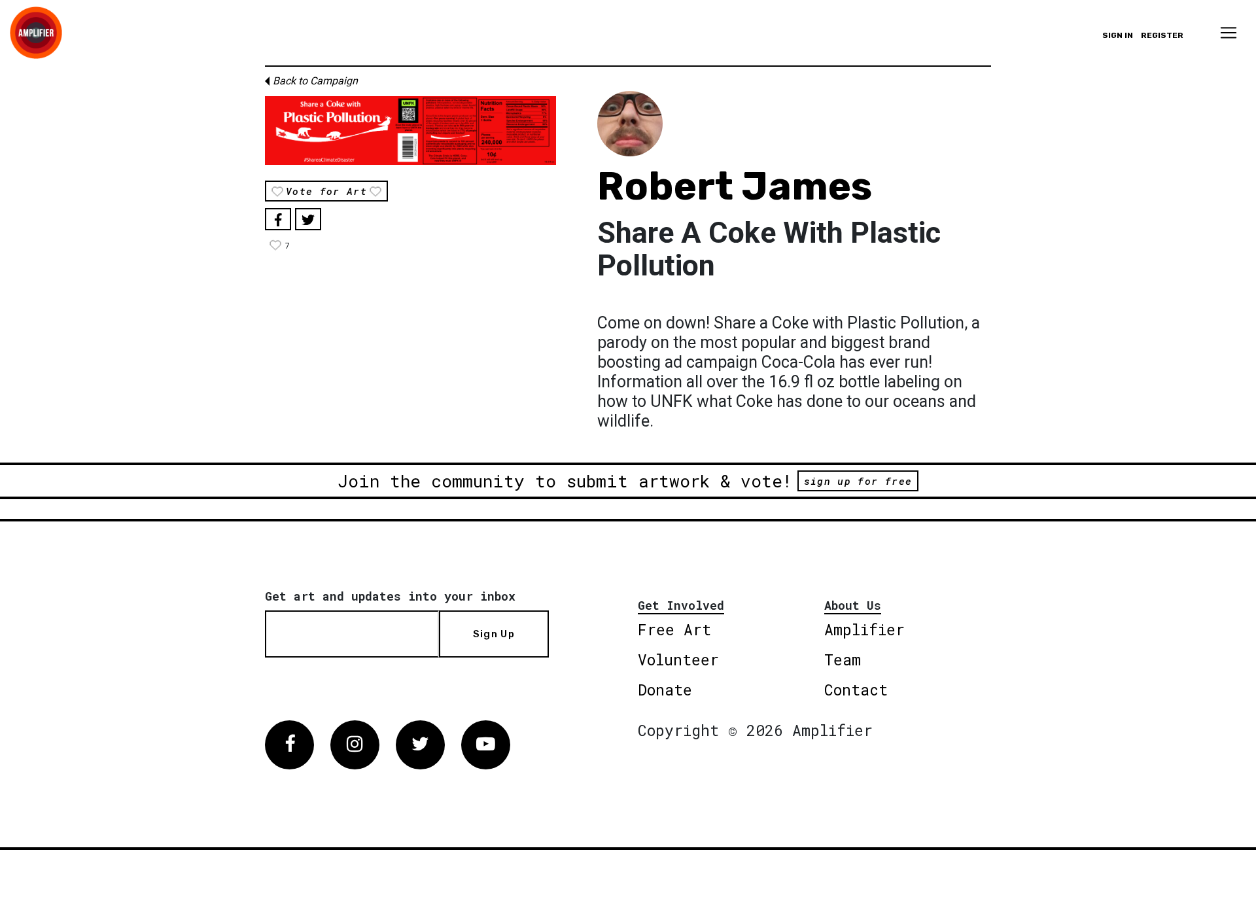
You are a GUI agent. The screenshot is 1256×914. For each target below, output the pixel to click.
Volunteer (678, 659)
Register (1162, 35)
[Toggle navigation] (1228, 32)
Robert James (734, 186)
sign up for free (858, 480)
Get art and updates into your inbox (390, 596)
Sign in (1117, 35)
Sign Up (494, 634)
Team (842, 659)
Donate (665, 689)
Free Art (674, 629)
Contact (856, 689)
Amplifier (864, 629)
